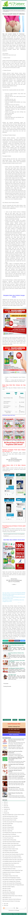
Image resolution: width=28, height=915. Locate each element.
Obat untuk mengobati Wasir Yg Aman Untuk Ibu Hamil (13, 814)
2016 (5, 905)
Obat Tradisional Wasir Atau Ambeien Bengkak (11, 856)
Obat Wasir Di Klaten (6, 888)
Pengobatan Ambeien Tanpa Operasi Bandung (11, 845)
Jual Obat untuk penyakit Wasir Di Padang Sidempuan (13, 884)
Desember (6, 807)
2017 (5, 903)
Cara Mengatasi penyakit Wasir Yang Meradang (11, 879)
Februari (5, 812)
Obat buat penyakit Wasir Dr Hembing (9, 818)
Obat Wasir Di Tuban (6, 890)
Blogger (17, 910)
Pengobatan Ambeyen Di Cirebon (8, 868)
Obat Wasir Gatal (12, 674)
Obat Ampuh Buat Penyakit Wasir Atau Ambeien (11, 866)
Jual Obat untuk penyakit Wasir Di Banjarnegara (11, 883)
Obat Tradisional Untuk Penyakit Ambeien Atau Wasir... (13, 854)
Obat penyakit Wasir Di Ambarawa (9, 834)
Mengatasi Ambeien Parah (7, 598)
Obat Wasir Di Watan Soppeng (8, 886)
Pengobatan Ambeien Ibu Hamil (8, 847)
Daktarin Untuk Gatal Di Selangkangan (16, 776)
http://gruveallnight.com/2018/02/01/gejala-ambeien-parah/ (13, 597)
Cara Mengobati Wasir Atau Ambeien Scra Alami (11, 857)
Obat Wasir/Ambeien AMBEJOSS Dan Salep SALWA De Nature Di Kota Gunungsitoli (16, 758)
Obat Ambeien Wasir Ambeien (8, 865)
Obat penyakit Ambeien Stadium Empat (10, 848)
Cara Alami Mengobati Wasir (8, 595)
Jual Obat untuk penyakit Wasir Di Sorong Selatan (12, 821)
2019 (5, 804)
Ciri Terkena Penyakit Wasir (7, 837)
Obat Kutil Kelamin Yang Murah (15, 745)
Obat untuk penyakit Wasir (7, 823)
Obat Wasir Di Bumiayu (7, 825)
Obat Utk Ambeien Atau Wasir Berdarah (10, 852)
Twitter (23, 640)
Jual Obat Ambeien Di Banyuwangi (9, 839)
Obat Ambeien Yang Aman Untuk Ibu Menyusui (11, 899)
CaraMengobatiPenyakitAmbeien (8, 914)
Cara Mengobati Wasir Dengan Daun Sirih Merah (11, 832)
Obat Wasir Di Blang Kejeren (8, 827)
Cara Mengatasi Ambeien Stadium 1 (16, 668)
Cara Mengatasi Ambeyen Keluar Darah (10, 875)
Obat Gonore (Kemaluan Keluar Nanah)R (16, 781)
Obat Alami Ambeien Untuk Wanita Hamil (10, 843)
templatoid (24, 914)
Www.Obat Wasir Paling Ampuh (8, 892)
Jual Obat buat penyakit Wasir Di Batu (10, 816)
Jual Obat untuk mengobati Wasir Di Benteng (11, 881)
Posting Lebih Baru (7, 719)
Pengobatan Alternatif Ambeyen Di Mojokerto (11, 872)
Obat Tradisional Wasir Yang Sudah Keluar (10, 836)
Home (4, 10)
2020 (5, 802)
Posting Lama (22, 719)
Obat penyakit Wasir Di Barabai (8, 893)
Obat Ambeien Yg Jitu (6, 897)
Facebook (17, 640)
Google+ (11, 640)
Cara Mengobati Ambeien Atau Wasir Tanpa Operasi (12, 859)
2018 (5, 805)
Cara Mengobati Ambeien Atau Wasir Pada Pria (11, 861)
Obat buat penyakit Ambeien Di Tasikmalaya (11, 901)
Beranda (14, 719)
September (6, 809)
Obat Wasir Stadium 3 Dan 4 (8, 828)
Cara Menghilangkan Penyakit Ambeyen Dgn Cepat (12, 870)
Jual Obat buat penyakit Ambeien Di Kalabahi (11, 841)
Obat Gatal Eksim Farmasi (13, 787)
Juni (5, 811)
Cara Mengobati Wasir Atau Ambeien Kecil (10, 863)
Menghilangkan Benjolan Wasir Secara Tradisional (12, 895)
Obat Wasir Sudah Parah (7, 830)
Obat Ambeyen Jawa (6, 874)
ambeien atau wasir (9, 10)
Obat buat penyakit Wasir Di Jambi (9, 819)
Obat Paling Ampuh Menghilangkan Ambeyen (11, 877)
